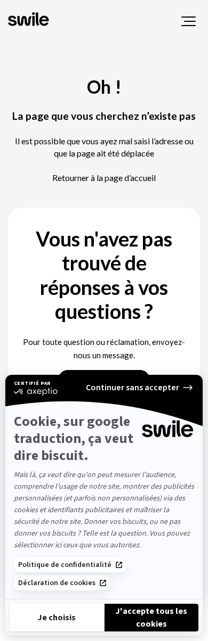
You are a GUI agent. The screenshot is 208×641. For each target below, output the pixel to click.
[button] (188, 21)
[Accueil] (29, 20)
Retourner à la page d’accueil (104, 177)
